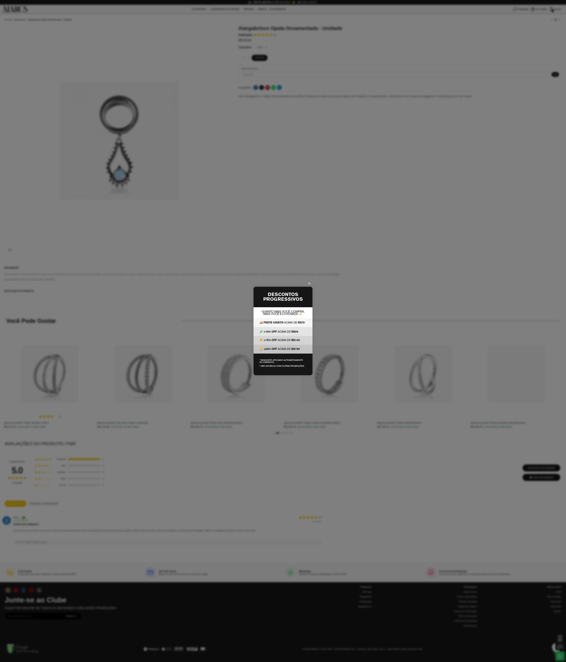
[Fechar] (309, 283)
